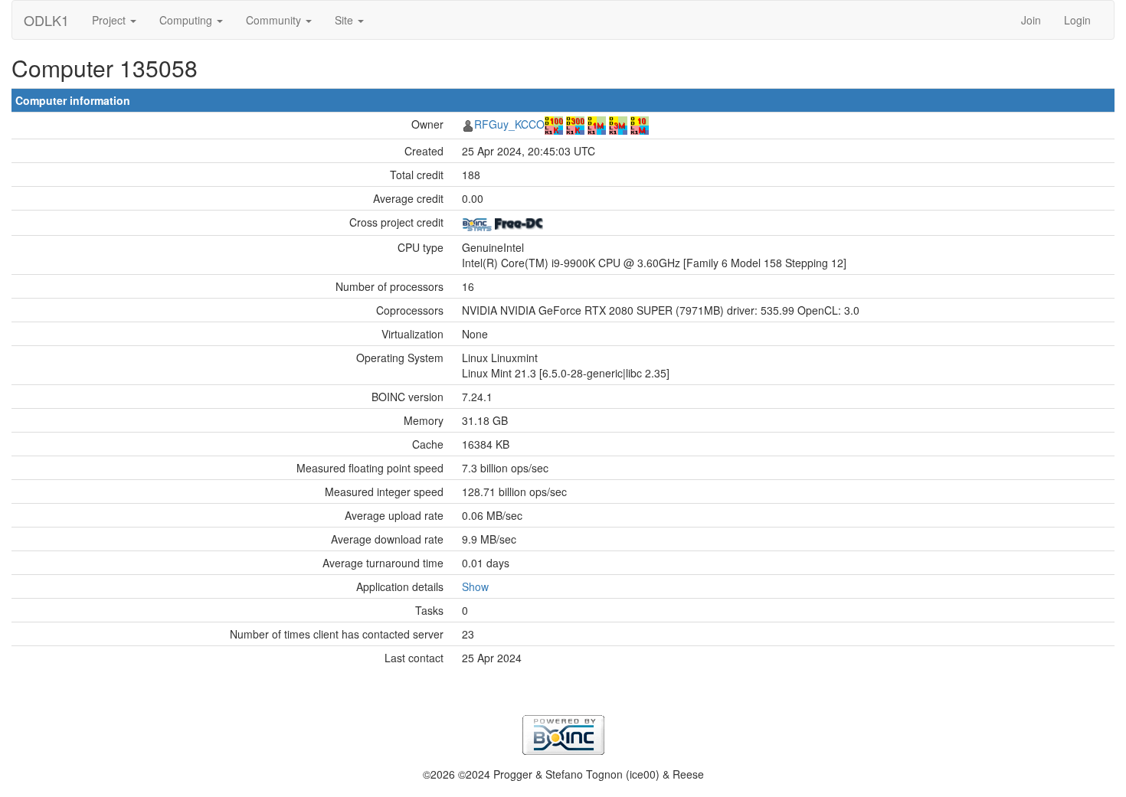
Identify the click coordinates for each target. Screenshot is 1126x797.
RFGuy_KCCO (509, 124)
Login (1077, 20)
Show (475, 586)
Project (110, 20)
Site (345, 20)
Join (1031, 20)
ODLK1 (46, 20)
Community (275, 20)
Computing (187, 20)
